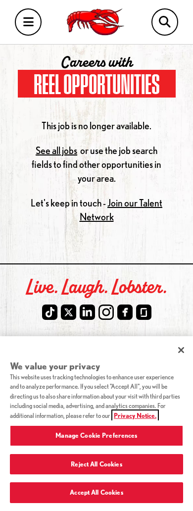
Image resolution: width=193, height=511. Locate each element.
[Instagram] (106, 312)
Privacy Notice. (135, 415)
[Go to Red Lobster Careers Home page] (96, 22)
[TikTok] (49, 312)
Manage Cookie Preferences (96, 435)
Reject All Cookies (96, 463)
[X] (68, 312)
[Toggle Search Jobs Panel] (164, 22)
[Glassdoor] (143, 312)
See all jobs (56, 150)
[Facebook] (125, 312)
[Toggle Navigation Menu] (28, 22)
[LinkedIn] (87, 312)
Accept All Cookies (96, 492)
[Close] (181, 350)
